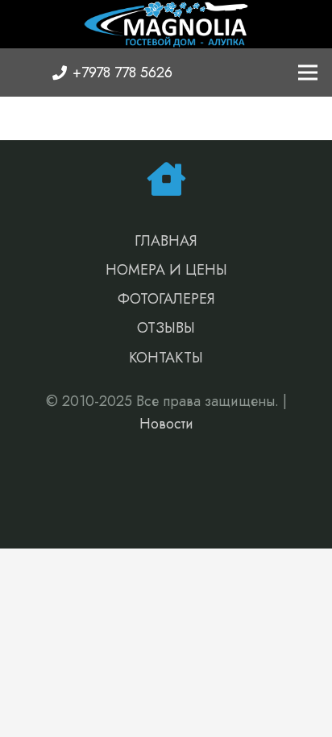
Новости (166, 423)
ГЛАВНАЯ (166, 240)
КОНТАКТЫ (166, 357)
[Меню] (308, 72)
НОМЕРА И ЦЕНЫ (166, 269)
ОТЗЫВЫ (166, 327)
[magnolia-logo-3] (166, 25)
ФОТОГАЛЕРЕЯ (166, 298)
